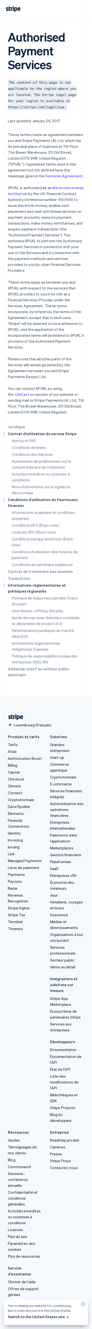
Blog (11, 1159)
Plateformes (60, 861)
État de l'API (60, 1069)
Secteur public (62, 960)
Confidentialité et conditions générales (23, 1198)
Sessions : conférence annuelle (18, 1179)
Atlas (12, 751)
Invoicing (15, 840)
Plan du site (17, 1236)
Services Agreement (64, 175)
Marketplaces (61, 847)
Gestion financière (65, 854)
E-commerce (61, 783)
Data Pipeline (19, 806)
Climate (14, 785)
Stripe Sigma (18, 907)
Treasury (15, 928)
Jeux (54, 895)
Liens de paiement (23, 867)
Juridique (16, 426)
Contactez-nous (64, 1167)
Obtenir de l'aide (22, 1281)
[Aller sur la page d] (13, 717)
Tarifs (13, 744)
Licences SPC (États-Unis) (34, 532)
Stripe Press (60, 1160)
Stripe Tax (16, 914)
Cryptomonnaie (21, 799)
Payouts (15, 881)
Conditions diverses (29, 447)
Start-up (57, 757)
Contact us (24, 394)
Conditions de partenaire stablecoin (42, 564)
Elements (16, 813)
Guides (14, 1140)
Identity (14, 833)
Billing (12, 765)
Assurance (59, 914)
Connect (15, 792)
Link (11, 853)
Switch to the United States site (36, 1316)
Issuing (14, 846)
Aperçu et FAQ (24, 440)
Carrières (58, 1147)
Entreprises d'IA (63, 875)
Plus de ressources (24, 1256)
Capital (14, 772)
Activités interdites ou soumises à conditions (24, 1216)
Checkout (16, 779)
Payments (16, 874)
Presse (56, 1153)
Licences (15, 1229)
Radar (13, 888)
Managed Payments (25, 860)
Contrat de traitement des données (40, 571)
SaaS (54, 868)
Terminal (15, 921)
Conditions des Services (32, 454)
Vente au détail (63, 966)
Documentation (63, 1049)
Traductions (19, 578)
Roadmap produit (64, 1140)
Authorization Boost (25, 758)
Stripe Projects (63, 1107)
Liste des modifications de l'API (64, 1082)
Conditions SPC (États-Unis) (35, 525)
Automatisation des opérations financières (67, 809)
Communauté (19, 1166)
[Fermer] (82, 1305)
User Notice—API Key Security (37, 610)
